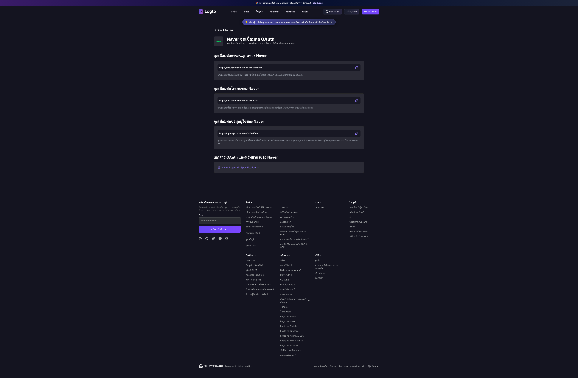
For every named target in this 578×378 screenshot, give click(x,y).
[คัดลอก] (356, 68)
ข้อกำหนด (343, 366)
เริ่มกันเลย (318, 3)
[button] (234, 11)
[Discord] (200, 238)
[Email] (220, 238)
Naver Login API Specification (239, 167)
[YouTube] (226, 238)
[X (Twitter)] (213, 238)
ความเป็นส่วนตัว (357, 366)
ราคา (246, 11)
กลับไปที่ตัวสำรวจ (225, 30)
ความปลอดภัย (320, 366)
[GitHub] (206, 238)
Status (333, 366)
